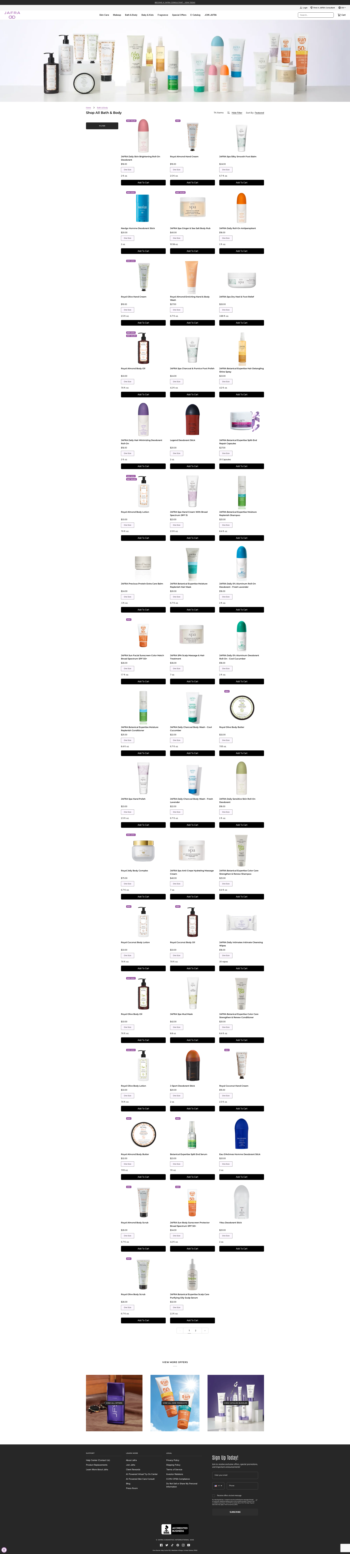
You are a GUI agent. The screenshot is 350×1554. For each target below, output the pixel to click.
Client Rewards (133, 1469)
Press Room (132, 1488)
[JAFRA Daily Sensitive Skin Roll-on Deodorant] (241, 778)
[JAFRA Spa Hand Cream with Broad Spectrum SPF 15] (192, 491)
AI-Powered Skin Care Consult (140, 1479)
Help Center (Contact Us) (98, 1460)
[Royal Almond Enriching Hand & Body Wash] (192, 276)
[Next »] (205, 1331)
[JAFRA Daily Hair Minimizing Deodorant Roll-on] (143, 420)
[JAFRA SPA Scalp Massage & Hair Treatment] (192, 635)
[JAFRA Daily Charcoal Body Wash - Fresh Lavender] (192, 778)
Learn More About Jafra (97, 1469)
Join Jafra (130, 1465)
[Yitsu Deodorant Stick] (241, 1202)
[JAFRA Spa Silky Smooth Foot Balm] (241, 136)
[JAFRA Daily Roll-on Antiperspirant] (241, 208)
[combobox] (313, 15)
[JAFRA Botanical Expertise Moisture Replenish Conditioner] (143, 706)
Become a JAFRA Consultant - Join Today (175, 2)
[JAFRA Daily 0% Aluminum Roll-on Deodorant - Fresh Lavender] (241, 563)
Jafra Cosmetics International (173, 1540)
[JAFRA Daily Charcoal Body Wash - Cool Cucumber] (192, 706)
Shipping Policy (173, 1465)
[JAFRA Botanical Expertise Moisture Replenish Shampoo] (241, 491)
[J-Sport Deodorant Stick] (192, 1065)
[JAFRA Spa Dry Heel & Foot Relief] (241, 276)
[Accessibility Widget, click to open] (4, 1550)
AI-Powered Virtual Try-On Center (142, 1474)
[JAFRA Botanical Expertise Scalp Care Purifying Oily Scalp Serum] (192, 1274)
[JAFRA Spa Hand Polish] (143, 778)
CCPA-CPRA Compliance (178, 1479)
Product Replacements (96, 1465)
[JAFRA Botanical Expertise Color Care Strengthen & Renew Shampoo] (241, 850)
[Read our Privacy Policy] (256, 1500)
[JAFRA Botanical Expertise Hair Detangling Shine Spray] (241, 348)
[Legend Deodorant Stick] (192, 420)
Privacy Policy (172, 1460)
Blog (128, 1483)
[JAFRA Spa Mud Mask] (192, 993)
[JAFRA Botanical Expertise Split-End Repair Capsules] (241, 420)
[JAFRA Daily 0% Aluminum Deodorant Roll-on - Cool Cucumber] (241, 635)
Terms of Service (174, 1469)
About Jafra (131, 1460)
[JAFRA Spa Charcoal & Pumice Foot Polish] (192, 348)
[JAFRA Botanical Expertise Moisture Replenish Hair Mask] (192, 563)
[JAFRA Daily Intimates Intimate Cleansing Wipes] (241, 922)
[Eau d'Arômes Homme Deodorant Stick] (241, 1134)
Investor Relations (174, 1474)
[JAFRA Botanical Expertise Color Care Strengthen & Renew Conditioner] (241, 993)
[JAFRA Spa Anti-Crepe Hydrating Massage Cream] (192, 850)
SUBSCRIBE (235, 1512)
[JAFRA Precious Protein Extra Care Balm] (143, 563)
